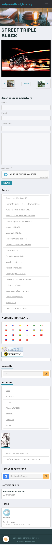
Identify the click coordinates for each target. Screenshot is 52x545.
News (8, 391)
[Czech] (6, 339)
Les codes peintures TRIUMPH (18, 245)
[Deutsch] (6, 330)
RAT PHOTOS (11, 303)
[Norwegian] (13, 335)
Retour (26, 84)
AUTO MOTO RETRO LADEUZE (18, 210)
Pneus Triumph (12, 250)
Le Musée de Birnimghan (16, 308)
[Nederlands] (13, 330)
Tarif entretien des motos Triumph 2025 (23, 204)
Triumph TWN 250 (13, 408)
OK (46, 374)
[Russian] (27, 330)
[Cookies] (6, 539)
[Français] (6, 325)
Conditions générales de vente (26, 538)
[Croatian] (13, 339)
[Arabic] (34, 325)
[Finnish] (27, 335)
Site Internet (6, 124)
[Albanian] (27, 339)
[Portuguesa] (20, 330)
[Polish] (6, 335)
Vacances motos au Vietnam (18, 291)
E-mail (4, 113)
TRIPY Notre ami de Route (16, 239)
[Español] (20, 325)
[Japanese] (27, 325)
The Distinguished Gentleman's (19, 221)
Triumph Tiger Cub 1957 (16, 274)
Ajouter (6, 183)
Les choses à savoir (14, 262)
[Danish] (41, 335)
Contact (9, 402)
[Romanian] (41, 330)
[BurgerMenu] (47, 4)
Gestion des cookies (26, 542)
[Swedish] (34, 330)
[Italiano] (41, 325)
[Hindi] (20, 335)
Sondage (10, 396)
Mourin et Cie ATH (13, 227)
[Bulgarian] (34, 335)
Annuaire (9, 414)
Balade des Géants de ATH (17, 198)
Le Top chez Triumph (14, 285)
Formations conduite (15, 256)
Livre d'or (10, 420)
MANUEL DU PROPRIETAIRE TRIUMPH (20, 216)
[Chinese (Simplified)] (20, 339)
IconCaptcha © (43, 177)
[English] (13, 325)
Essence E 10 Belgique (15, 233)
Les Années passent (14, 297)
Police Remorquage (14, 268)
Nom (3, 103)
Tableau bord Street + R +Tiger (18, 279)
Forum (8, 425)
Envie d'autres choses (14, 491)
